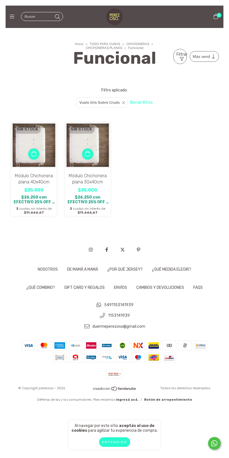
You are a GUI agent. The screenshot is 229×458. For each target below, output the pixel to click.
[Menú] (13, 17)
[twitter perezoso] (122, 250)
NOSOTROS (48, 269)
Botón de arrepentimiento (168, 400)
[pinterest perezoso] (138, 250)
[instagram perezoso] (90, 250)
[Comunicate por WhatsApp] (214, 443)
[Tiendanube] (114, 390)
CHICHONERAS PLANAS (104, 48)
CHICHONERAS (137, 44)
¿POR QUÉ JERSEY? (125, 269)
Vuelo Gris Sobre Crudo (99, 102)
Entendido (114, 442)
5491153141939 (118, 305)
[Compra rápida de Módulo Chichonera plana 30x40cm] (87, 154)
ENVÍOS (120, 287)
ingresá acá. (127, 400)
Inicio (79, 44)
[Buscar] (57, 17)
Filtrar (181, 54)
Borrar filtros (141, 102)
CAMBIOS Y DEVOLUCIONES (160, 287)
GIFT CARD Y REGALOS (84, 287)
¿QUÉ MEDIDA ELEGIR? (171, 269)
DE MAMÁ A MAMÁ (82, 269)
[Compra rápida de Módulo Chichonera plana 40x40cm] (33, 154)
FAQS (198, 287)
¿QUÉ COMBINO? (40, 287)
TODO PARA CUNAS (105, 44)
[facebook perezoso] (106, 250)
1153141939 (119, 315)
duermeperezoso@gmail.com (118, 326)
